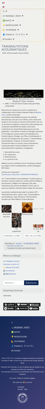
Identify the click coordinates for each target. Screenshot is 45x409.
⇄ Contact (7, 39)
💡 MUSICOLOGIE (10, 25)
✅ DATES (7, 20)
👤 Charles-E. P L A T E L (14, 34)
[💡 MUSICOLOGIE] (19, 25)
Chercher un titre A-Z (11, 264)
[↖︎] (5, 11)
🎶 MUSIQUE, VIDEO (12, 16)
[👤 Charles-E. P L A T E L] (26, 34)
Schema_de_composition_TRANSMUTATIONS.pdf (20, 174)
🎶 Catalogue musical (11, 261)
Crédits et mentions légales (26, 378)
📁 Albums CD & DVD (11, 267)
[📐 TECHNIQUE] (17, 29)
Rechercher (32, 283)
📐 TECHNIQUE (9, 30)
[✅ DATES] (12, 20)
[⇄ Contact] (13, 39)
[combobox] (13, 282)
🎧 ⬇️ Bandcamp (9, 274)
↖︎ (3, 11)
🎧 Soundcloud (9, 271)
